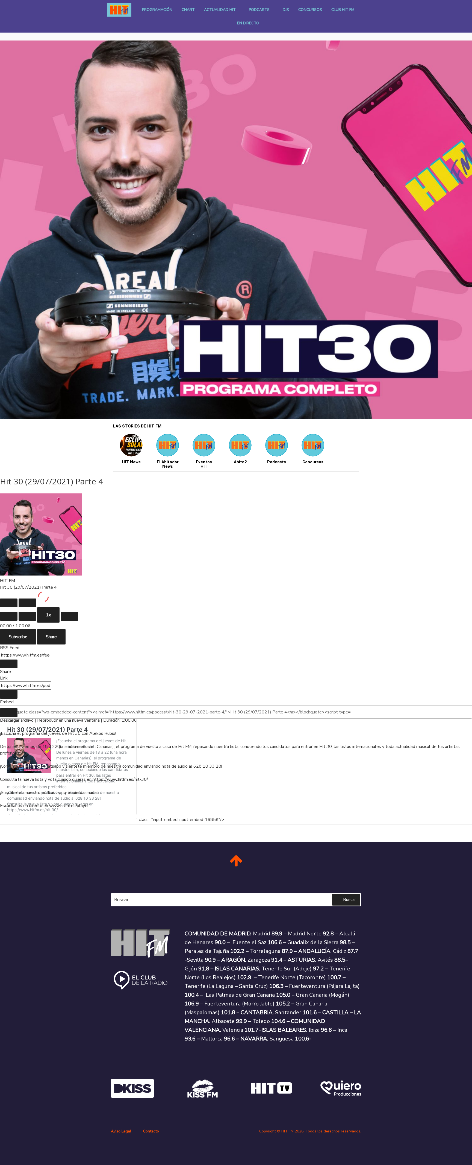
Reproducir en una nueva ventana (68, 720)
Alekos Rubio (102, 733)
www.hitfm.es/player (69, 806)
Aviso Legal (121, 1131)
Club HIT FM (342, 9)
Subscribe (18, 637)
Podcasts (259, 9)
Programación (157, 9)
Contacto (151, 1131)
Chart (188, 9)
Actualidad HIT (220, 9)
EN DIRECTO (248, 23)
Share (51, 637)
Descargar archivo (17, 720)
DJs (286, 9)
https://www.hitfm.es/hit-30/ (120, 779)
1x (48, 615)
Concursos (310, 9)
